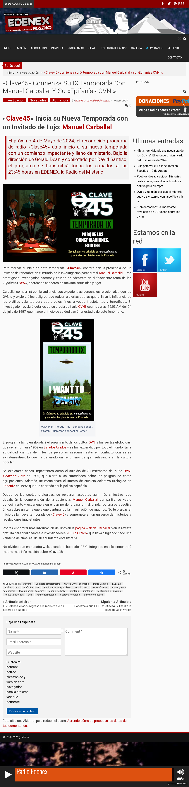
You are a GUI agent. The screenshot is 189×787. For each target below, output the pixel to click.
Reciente (174, 48)
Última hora (60, 100)
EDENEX (116, 583)
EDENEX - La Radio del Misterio (92, 100)
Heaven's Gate (99, 587)
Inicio (7, 48)
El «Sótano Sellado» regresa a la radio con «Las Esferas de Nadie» (33, 608)
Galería (136, 48)
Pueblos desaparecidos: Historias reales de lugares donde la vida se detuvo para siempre (159, 181)
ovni (30, 594)
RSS (180, 3)
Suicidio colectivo (93, 594)
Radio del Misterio (46, 594)
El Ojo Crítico (77, 533)
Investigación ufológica (31, 591)
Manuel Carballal (57, 591)
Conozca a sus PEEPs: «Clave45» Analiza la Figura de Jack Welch (102, 608)
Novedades (38, 100)
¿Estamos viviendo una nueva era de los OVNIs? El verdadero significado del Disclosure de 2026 (160, 155)
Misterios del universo (109, 591)
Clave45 (27, 583)
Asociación (39, 48)
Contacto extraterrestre (48, 583)
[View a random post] (179, 39)
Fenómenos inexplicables (57, 587)
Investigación (29, 72)
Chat (91, 48)
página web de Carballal (92, 528)
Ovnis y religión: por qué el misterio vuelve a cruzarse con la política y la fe (160, 196)
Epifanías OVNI (31, 587)
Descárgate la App (113, 48)
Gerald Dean (81, 587)
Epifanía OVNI (12, 587)
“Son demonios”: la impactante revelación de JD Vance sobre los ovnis (158, 211)
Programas (76, 48)
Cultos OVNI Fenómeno (76, 583)
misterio (74, 591)
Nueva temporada (14, 594)
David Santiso (100, 583)
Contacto (175, 57)
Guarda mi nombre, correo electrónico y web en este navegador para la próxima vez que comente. (17, 682)
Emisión (21, 48)
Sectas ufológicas (70, 594)
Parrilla (57, 48)
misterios (88, 591)
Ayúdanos (156, 48)
